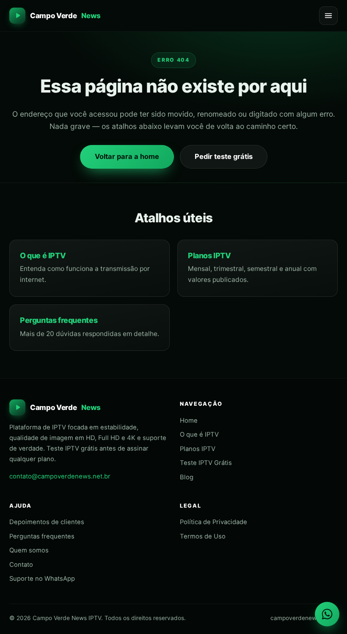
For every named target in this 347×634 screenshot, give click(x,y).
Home (189, 420)
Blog (186, 477)
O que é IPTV (43, 255)
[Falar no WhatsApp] (327, 614)
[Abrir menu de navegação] (328, 15)
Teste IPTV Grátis (206, 463)
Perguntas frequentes (58, 320)
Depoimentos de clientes (46, 522)
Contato (21, 564)
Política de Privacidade (213, 522)
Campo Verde (65, 15)
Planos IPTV (209, 255)
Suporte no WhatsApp (42, 578)
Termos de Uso (203, 536)
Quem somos (29, 550)
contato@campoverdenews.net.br (59, 476)
